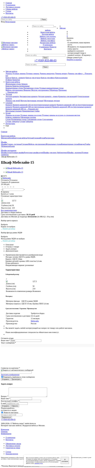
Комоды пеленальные (21, 86)
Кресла (8, 78)
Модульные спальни (14, 111)
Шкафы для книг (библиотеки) (55, 153)
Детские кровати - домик (48, 96)
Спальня (9, 103)
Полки (12, 146)
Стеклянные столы (34, 119)
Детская (9, 94)
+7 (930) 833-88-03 (8, 17)
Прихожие (62, 90)
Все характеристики (9, 210)
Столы (8, 119)
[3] (8, 187)
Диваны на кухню (13, 115)
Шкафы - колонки (74, 153)
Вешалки (27, 90)
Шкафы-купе (6, 153)
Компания (5, 429)
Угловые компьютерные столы (51, 88)
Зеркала (24, 84)
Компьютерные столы (14, 88)
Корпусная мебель (13, 82)
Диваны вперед (61, 74)
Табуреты (29, 121)
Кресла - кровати (18, 78)
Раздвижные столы (18, 119)
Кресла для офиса (48, 78)
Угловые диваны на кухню (31, 115)
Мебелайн (35, 321)
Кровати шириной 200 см (16, 109)
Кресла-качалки (61, 78)
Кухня (8, 113)
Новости (52, 47)
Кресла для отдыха (32, 78)
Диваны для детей (13, 101)
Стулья (22, 121)
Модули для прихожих (40, 90)
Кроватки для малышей (67, 96)
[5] (13, 187)
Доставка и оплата (13, 446)
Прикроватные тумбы (31, 111)
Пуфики (9, 80)
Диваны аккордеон (47, 74)
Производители (12, 454)
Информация (6, 434)
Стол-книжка (47, 119)
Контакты (9, 440)
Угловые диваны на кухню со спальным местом (61, 115)
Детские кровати (12, 96)
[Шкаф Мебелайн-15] (14, 168)
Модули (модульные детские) (32, 101)
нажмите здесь (39, 463)
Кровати (9, 105)
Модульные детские (52, 101)
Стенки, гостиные (14, 144)
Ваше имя (5, 340)
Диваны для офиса (75, 74)
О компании (44, 47)
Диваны (9, 74)
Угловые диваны (19, 74)
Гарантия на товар (13, 448)
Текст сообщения (8, 343)
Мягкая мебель (11, 71)
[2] (5, 187)
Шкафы (4, 144)
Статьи (8, 452)
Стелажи (24, 144)
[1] (2, 187)
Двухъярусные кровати (28, 96)
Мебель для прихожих (14, 90)
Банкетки (16, 80)
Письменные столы (31, 88)
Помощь (4, 432)
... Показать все (32, 109)
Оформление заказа (13, 444)
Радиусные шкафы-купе (33, 153)
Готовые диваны (32, 74)
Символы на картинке (10, 368)
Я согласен (65, 460)
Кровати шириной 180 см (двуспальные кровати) (71, 107)
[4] (11, 187)
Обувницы (53, 90)
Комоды (9, 86)
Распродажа (10, 124)
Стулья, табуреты (12, 121)
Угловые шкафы (17, 153)
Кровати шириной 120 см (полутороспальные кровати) (34, 105)
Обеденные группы (28, 117)
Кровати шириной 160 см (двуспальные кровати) (32, 107)
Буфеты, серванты (13, 117)
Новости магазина (10, 413)
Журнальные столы (13, 84)
